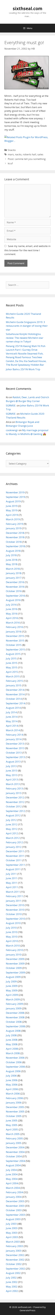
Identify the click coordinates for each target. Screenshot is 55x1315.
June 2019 (11, 506)
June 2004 (11, 1174)
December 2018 (15, 533)
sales (40, 154)
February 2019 (14, 524)
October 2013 (14, 752)
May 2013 (11, 775)
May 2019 (11, 510)
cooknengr (12, 430)
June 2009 (11, 986)
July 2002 (11, 1277)
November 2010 (15, 909)
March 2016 (13, 622)
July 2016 (11, 604)
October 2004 (14, 1156)
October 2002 (14, 1264)
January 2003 (13, 1250)
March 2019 (13, 519)
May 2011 (11, 882)
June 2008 (11, 1039)
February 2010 (14, 950)
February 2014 (14, 734)
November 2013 (15, 748)
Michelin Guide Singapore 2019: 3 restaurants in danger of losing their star (27, 325)
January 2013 (13, 793)
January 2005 (13, 1143)
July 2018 (11, 555)
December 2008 (15, 1012)
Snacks (12, 150)
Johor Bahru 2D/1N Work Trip (23, 369)
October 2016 (14, 591)
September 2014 (15, 703)
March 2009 (13, 999)
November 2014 (15, 694)
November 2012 (15, 802)
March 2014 (13, 730)
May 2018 (11, 564)
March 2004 (13, 1188)
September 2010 (15, 918)
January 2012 (13, 847)
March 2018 (13, 568)
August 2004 (13, 1165)
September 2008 (15, 1026)
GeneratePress (27, 1310)
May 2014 (11, 721)
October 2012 (14, 806)
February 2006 (14, 1098)
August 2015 (13, 654)
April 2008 (12, 1048)
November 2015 (15, 640)
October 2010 (14, 914)
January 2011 (13, 900)
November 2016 (15, 586)
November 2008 (15, 1017)
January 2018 (13, 573)
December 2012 (15, 797)
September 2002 (15, 1268)
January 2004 (13, 1197)
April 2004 (12, 1183)
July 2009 (11, 981)
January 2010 (13, 954)
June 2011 (11, 878)
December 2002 (15, 1255)
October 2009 (14, 968)
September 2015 (15, 649)
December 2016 (15, 582)
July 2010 (11, 927)
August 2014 (13, 707)
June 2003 (11, 1228)
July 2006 (11, 1075)
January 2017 (13, 577)
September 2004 (15, 1161)
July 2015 (11, 658)
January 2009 (13, 1008)
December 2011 (15, 851)
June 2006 (11, 1080)
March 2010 (13, 945)
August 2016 (13, 600)
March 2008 (13, 1053)
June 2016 (11, 609)
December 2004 (15, 1147)
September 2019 (15, 497)
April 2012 (12, 833)
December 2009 (15, 959)
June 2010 (11, 932)
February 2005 (14, 1138)
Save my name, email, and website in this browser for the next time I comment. (27, 250)
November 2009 (15, 963)
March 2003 (13, 1241)
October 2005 (14, 1116)
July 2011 (11, 873)
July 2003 (11, 1223)
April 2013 (12, 779)
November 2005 (15, 1111)
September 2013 (15, 757)
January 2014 (13, 739)
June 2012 (11, 824)
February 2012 (14, 842)
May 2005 (11, 1125)
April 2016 (12, 618)
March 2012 (13, 838)
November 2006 (15, 1057)
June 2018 (11, 559)
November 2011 (15, 856)
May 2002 (11, 1286)
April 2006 (12, 1089)
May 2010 (11, 936)
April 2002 (12, 1291)
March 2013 (13, 784)
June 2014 (11, 716)
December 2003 (15, 1201)
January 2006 (13, 1102)
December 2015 (15, 636)
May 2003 (11, 1232)
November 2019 (15, 492)
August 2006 (13, 1071)
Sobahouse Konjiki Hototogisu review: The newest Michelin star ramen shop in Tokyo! (24, 337)
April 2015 (12, 672)
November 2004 (15, 1152)
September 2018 (15, 546)
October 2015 (14, 645)
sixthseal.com (27, 8)
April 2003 (12, 1237)
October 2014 (14, 698)
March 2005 (13, 1134)
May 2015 (11, 667)
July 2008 (11, 1035)
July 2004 (11, 1170)
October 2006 (14, 1062)
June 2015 (11, 663)
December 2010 (15, 905)
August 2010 (13, 923)
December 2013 (15, 743)
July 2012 (11, 820)
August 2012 (13, 815)
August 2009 (13, 977)
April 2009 (12, 995)
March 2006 (13, 1093)
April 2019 (12, 515)
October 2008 (14, 1021)
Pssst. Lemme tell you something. (27, 159)
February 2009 (14, 1004)
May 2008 (11, 1044)
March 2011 (13, 891)
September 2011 (15, 865)
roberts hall (29, 154)
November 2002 (15, 1259)
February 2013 (14, 788)
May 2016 (11, 613)
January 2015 (13, 685)
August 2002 (13, 1273)
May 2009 (11, 990)
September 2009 (15, 972)
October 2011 (14, 860)
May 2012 (11, 829)
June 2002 (11, 1282)
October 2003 (14, 1210)
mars (11, 154)
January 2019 (13, 528)
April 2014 (12, 725)
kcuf (10, 163)
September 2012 (15, 811)
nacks (18, 154)
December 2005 (15, 1107)
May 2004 (11, 1179)
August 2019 (13, 501)
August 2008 (13, 1030)
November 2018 (15, 537)
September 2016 (15, 595)
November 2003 (15, 1205)
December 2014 (15, 689)
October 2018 (14, 542)
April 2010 (12, 941)
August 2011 (13, 869)
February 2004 (14, 1192)
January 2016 (13, 631)
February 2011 (14, 896)
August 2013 (13, 761)
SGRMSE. (11, 405)
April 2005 (12, 1129)
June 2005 (11, 1120)
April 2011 (12, 887)
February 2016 (14, 627)
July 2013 (11, 766)
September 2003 (15, 1214)
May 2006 (11, 1084)
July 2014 (11, 712)
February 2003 (14, 1246)
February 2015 (14, 681)
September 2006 (15, 1066)
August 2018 (13, 550)
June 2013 (11, 770)
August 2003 (13, 1219)
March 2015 (13, 676)
